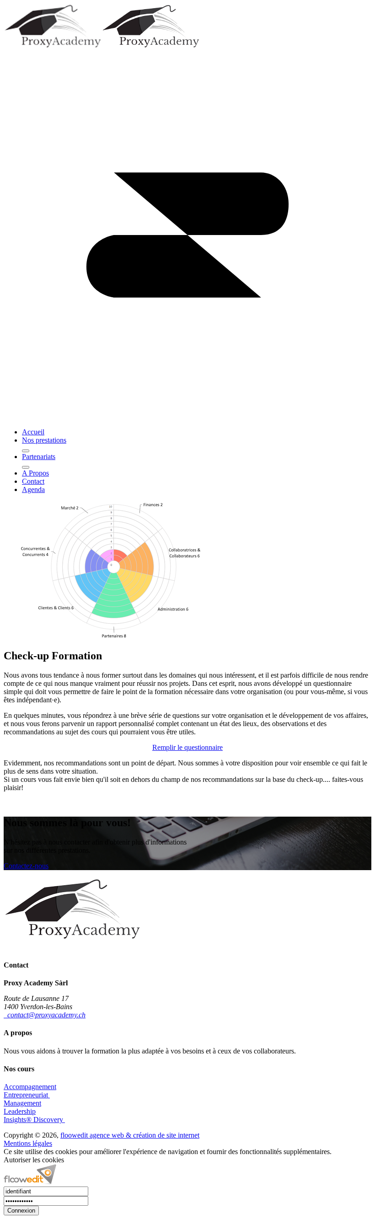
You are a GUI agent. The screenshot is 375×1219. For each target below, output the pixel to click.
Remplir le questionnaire (187, 747)
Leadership (20, 1111)
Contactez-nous (26, 866)
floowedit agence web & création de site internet (129, 1135)
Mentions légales (28, 1143)
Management (22, 1103)
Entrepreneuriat (27, 1095)
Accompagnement (30, 1087)
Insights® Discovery (34, 1119)
